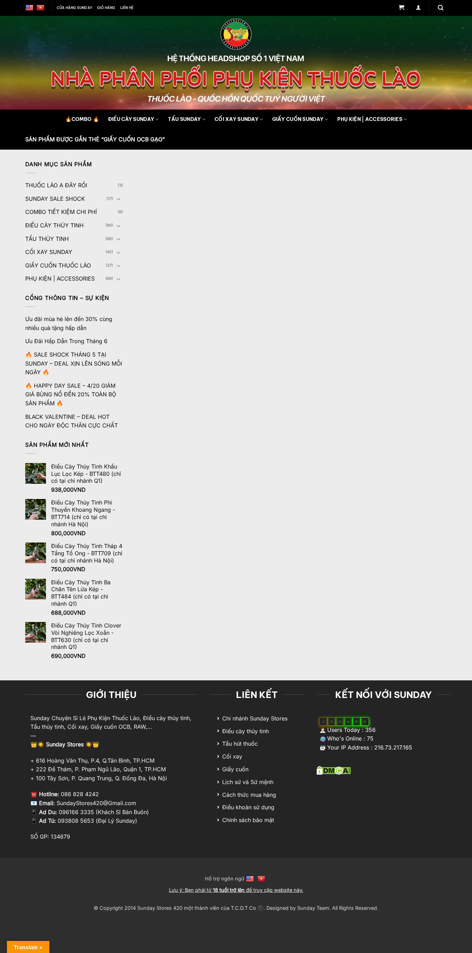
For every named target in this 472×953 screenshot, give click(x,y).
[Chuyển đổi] (119, 199)
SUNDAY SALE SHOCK (55, 198)
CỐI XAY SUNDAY (48, 251)
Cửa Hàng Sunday (74, 8)
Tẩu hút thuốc (240, 743)
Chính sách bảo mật (248, 820)
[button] (401, 8)
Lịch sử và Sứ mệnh (247, 782)
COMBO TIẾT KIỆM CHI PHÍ (61, 211)
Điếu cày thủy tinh (245, 731)
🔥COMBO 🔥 (82, 119)
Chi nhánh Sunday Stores (254, 718)
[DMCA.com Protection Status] (334, 769)
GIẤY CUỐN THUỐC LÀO (58, 265)
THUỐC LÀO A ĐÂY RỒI (56, 185)
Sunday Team (313, 908)
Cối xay (232, 756)
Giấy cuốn (235, 769)
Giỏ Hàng (106, 8)
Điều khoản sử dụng (248, 807)
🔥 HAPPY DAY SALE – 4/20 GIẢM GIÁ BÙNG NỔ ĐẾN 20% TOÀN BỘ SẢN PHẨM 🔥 (70, 394)
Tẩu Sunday (184, 119)
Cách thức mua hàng (249, 794)
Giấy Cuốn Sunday (298, 119)
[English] (30, 8)
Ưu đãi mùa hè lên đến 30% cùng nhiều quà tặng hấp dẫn (68, 323)
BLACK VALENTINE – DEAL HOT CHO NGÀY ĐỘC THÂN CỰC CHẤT (71, 421)
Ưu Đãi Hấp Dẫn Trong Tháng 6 (66, 341)
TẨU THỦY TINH (47, 238)
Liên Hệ (126, 8)
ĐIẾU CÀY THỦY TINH (54, 225)
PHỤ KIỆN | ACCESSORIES (369, 119)
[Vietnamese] (41, 8)
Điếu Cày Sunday (131, 119)
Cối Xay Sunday (236, 119)
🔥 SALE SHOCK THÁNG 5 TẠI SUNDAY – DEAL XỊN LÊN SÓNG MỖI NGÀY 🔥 (73, 363)
